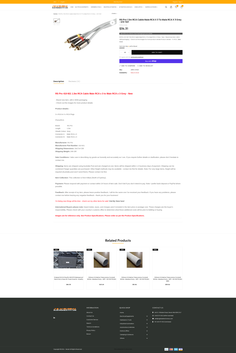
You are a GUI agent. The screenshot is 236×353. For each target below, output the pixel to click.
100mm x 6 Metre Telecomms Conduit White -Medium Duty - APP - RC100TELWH (101, 278)
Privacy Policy (90, 330)
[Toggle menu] (147, 316)
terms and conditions (137, 57)
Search (88, 323)
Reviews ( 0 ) (74, 81)
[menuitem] (72, 7)
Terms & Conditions (92, 327)
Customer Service (92, 320)
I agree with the (132, 57)
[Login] (169, 7)
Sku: (121, 69)
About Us (89, 312)
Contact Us (90, 316)
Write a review (123, 25)
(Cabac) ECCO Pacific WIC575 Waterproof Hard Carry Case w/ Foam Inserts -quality (68, 278)
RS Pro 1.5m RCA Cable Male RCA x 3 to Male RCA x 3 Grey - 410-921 (150, 20)
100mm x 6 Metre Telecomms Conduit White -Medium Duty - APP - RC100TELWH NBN (167, 279)
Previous (48, 266)
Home (55, 14)
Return (88, 334)
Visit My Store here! (116, 201)
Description (58, 81)
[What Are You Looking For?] (164, 7)
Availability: (123, 72)
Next (187, 266)
